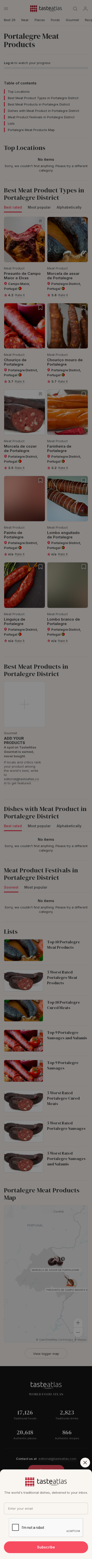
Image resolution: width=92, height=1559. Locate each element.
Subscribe (46, 1547)
